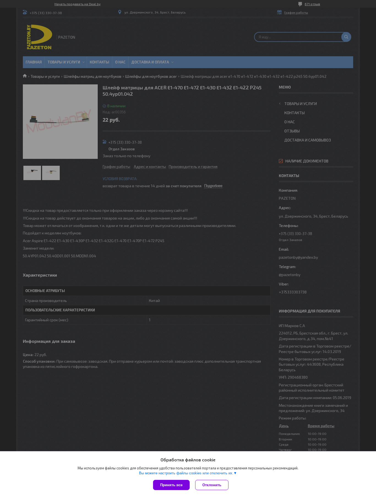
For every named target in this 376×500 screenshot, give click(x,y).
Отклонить (211, 485)
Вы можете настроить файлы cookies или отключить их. (186, 473)
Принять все (171, 485)
